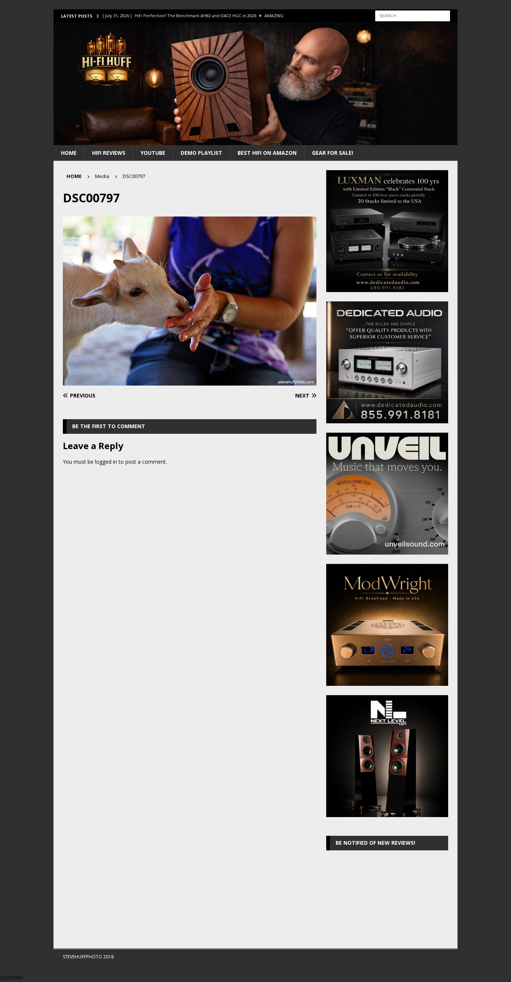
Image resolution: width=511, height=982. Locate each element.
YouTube (153, 152)
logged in (106, 461)
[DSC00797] (189, 381)
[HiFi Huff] (255, 140)
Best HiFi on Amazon (267, 152)
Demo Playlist (201, 152)
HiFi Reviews (108, 152)
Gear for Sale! (332, 152)
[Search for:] (412, 15)
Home (69, 152)
